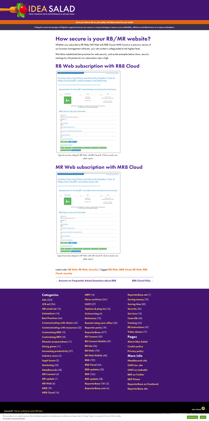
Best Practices (49, 318)
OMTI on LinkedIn (137, 370)
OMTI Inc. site (135, 365)
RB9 (87, 374)
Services (132, 313)
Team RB (132, 318)
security (67, 273)
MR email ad (49, 308)
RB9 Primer (134, 379)
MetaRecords (49, 370)
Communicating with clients (57, 322)
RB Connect (91, 336)
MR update (48, 378)
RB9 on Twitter (136, 374)
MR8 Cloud (125, 269)
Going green (49, 346)
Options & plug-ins (95, 308)
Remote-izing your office (99, 323)
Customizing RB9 (51, 337)
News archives (93, 299)
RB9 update (91, 379)
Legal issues (49, 360)
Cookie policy (135, 346)
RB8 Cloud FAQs (142, 280)
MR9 (87, 294)
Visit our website (20, 411)
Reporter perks (93, 327)
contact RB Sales (36, 411)
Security (93, 269)
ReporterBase (92, 332)
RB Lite (88, 346)
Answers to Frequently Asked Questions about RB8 (86, 280)
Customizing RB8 (51, 332)
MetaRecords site (137, 360)
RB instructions (136, 327)
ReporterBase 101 (95, 383)
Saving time (134, 304)
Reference (90, 318)
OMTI (88, 304)
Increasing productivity (55, 351)
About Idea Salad (137, 341)
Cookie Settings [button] (192, 417)
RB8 (87, 360)
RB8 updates (92, 369)
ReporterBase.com (95, 388)
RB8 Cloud (91, 364)
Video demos (135, 331)
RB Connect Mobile (95, 341)
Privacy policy (135, 351)
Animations (48, 313)
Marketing (48, 365)
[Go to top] (182, 286)
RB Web (83, 269)
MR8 (44, 388)
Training (132, 323)
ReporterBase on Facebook (143, 384)
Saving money (136, 299)
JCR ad (46, 304)
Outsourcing (92, 313)
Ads (44, 299)
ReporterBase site (138, 388)
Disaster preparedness (55, 341)
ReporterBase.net (137, 294)
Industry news (50, 355)
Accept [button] (203, 417)
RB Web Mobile (93, 355)
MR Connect (48, 374)
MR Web (72, 269)
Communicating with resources (59, 327)
